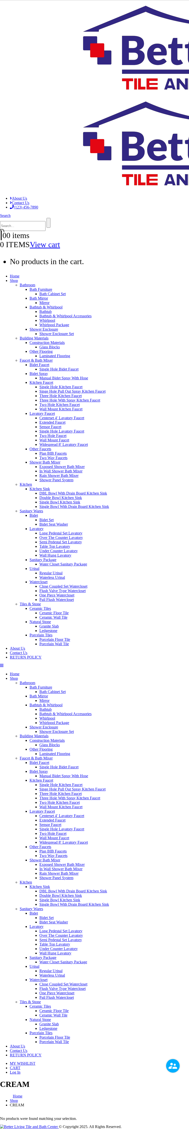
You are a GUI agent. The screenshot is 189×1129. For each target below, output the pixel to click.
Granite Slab (49, 626)
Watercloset (38, 582)
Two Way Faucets (53, 458)
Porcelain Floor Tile (54, 639)
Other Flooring (41, 351)
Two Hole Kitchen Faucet (59, 405)
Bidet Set (46, 520)
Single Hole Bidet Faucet (59, 369)
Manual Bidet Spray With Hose (63, 378)
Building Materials (34, 338)
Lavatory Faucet (42, 413)
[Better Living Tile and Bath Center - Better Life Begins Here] (29, 1127)
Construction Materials (47, 342)
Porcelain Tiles (41, 635)
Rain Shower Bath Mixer (59, 475)
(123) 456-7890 (26, 207)
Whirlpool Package (54, 325)
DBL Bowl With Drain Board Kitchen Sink (73, 493)
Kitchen (26, 484)
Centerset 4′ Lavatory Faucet (61, 418)
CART (15, 1068)
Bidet (34, 515)
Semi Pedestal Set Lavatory (60, 542)
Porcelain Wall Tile (54, 644)
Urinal (34, 568)
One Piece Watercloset (56, 595)
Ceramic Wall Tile (53, 617)
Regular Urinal (51, 573)
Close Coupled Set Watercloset (63, 586)
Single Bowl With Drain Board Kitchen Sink (74, 506)
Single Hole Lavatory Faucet (61, 431)
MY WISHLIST (22, 1063)
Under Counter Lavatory (58, 551)
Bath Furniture (41, 289)
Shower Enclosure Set (56, 334)
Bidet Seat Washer (53, 524)
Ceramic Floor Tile (54, 613)
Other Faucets (40, 449)
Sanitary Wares (31, 511)
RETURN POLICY (26, 657)
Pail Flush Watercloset (56, 599)
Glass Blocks (49, 347)
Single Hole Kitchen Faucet (60, 387)
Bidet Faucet (39, 365)
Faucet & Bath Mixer (36, 360)
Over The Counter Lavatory (61, 537)
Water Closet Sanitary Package (63, 564)
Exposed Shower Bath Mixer (62, 467)
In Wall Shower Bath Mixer (60, 471)
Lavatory (37, 529)
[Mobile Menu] (1, 665)
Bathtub (45, 311)
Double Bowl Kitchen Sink (60, 498)
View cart (45, 244)
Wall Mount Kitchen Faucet (60, 409)
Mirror (44, 303)
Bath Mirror (39, 298)
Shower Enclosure (44, 329)
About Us (19, 198)
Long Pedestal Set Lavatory (60, 533)
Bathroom (27, 285)
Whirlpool (47, 320)
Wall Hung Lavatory (55, 555)
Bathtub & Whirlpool (46, 307)
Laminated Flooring (54, 356)
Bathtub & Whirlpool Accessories (65, 316)
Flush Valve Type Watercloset (62, 591)
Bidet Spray (39, 373)
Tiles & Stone (30, 604)
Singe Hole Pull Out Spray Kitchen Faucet (72, 391)
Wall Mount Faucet (54, 440)
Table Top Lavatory (54, 546)
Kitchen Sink (40, 489)
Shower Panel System (56, 480)
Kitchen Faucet (41, 382)
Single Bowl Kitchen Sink (59, 502)
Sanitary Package (43, 560)
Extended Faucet (52, 422)
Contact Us (20, 203)
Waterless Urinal (52, 577)
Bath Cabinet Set (52, 294)
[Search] (48, 223)
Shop (14, 280)
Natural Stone (40, 622)
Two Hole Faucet (52, 436)
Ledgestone (48, 631)
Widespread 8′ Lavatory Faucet (63, 444)
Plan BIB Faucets (53, 453)
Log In (15, 1072)
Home (14, 276)
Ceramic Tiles (40, 608)
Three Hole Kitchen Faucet (60, 396)
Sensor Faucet (50, 427)
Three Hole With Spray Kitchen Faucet (69, 400)
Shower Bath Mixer (45, 462)
